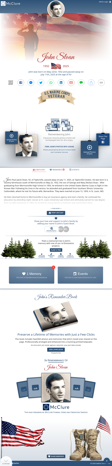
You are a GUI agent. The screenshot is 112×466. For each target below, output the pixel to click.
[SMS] (81, 82)
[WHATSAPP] (51, 82)
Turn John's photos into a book (59, 147)
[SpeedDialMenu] (107, 461)
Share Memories (57, 456)
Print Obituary (57, 213)
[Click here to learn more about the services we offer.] (56, 407)
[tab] (39, 170)
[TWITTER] (41, 82)
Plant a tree (56, 250)
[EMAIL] (71, 82)
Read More (56, 208)
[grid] (56, 140)
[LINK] (101, 82)
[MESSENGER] (31, 82)
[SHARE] (91, 82)
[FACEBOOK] (21, 82)
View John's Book (56, 349)
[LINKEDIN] (61, 82)
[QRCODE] (10, 82)
